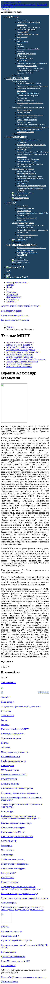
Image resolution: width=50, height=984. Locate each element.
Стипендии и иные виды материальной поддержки (24, 898)
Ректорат (5, 724)
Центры (4, 743)
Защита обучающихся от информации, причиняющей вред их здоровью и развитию (21, 887)
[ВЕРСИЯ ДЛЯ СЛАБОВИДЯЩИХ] (15, 267)
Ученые (9, 327)
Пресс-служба (7, 765)
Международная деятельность (14, 752)
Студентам (11, 292)
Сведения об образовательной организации (21, 706)
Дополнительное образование (14, 864)
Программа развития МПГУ (14, 775)
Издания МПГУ (8, 965)
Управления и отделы (11, 738)
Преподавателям (13, 297)
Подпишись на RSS (12, 2)
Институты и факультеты (12, 734)
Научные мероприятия (11, 931)
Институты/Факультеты (17, 282)
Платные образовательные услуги (16, 823)
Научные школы (8, 952)
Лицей (9, 287)
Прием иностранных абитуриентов (17, 836)
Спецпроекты (12, 299)
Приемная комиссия (10, 784)
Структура (6, 711)
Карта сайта (6, 977)
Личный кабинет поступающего (19, 4)
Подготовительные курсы (13, 827)
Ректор (4, 720)
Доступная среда (8, 903)
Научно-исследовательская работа (16, 940)
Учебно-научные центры (12, 859)
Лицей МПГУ (7, 877)
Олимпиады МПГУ (10, 936)
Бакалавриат (6, 845)
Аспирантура (7, 811)
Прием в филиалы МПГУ (12, 832)
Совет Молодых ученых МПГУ (15, 961)
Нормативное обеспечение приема (17, 788)
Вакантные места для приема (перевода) (19, 893)
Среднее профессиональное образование (19, 793)
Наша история (7, 702)
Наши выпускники (9, 882)
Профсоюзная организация (13, 761)
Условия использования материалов (28, 977)
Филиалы (5, 747)
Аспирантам (12, 294)
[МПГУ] (5, 9)
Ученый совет (7, 715)
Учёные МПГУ (8, 682)
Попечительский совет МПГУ (15, 729)
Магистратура (7, 850)
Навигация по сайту (12, 12)
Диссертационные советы (13, 956)
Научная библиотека (10, 756)
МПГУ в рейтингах (10, 770)
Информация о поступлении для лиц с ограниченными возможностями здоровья (20, 817)
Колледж (10, 285)
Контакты (10, 302)
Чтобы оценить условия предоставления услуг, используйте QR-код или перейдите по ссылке (22, 908)
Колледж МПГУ (8, 873)
